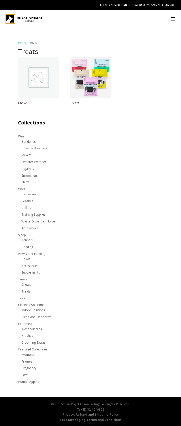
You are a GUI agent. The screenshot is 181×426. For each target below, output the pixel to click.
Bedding (27, 247)
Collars (26, 208)
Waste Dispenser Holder (38, 221)
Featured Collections (32, 349)
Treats (22, 279)
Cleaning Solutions (31, 305)
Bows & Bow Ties (34, 148)
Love (24, 375)
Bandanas (28, 141)
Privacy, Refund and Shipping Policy (90, 414)
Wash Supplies (31, 329)
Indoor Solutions (33, 310)
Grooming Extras (33, 342)
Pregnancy (28, 368)
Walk (21, 189)
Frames (26, 361)
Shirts (25, 182)
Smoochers (29, 175)
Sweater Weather (33, 162)
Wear (22, 136)
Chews (26, 284)
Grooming (25, 324)
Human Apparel (29, 382)
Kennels (27, 240)
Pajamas (27, 169)
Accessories (29, 228)
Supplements (30, 272)
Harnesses (28, 194)
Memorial (28, 354)
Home (22, 42)
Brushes (27, 335)
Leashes (27, 201)
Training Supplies (33, 214)
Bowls (25, 259)
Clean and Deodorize (36, 317)
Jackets (26, 155)
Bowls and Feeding (31, 254)
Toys (21, 298)
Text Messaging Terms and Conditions (91, 420)
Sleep (22, 235)
